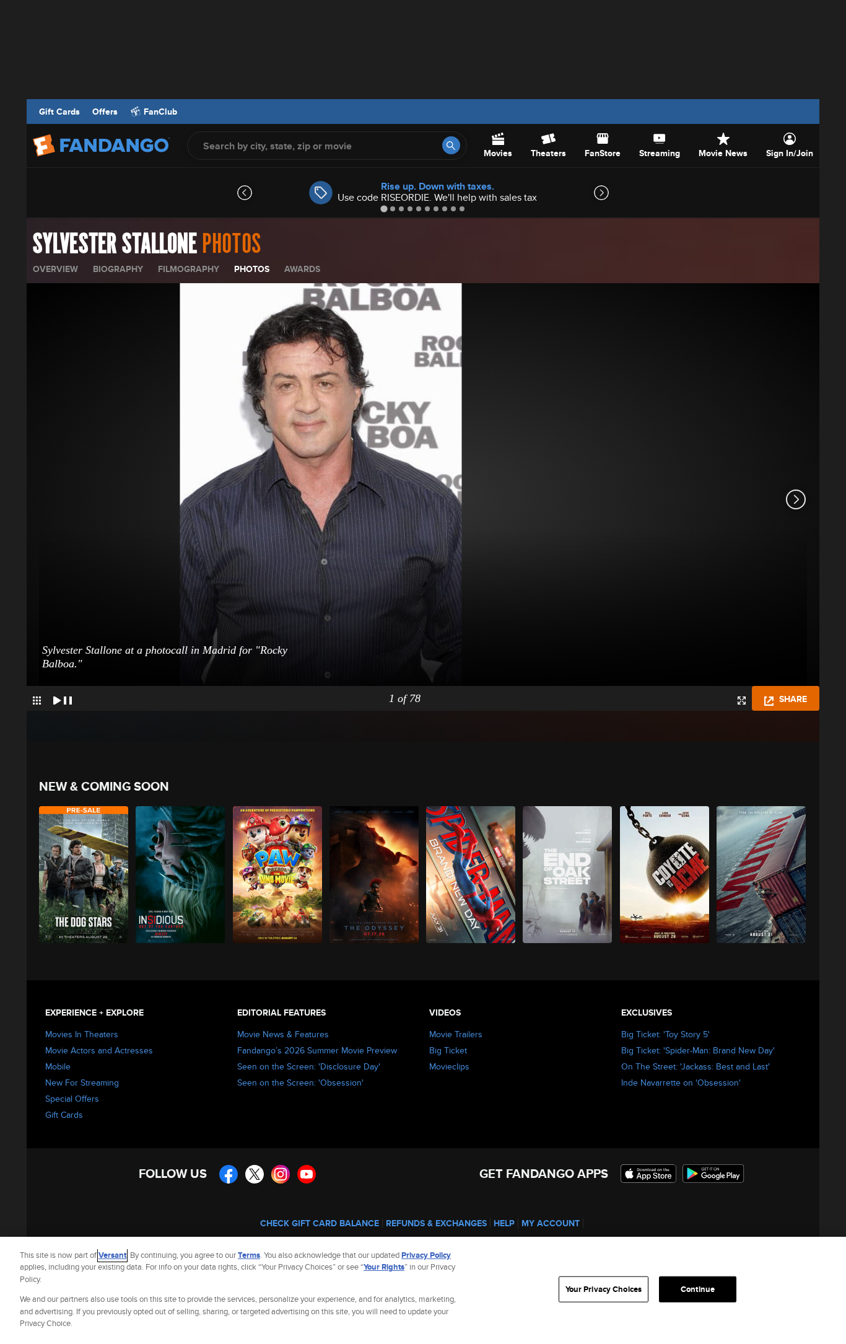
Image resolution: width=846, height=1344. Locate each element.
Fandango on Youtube (306, 1174)
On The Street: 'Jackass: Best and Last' (695, 1066)
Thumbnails (37, 700)
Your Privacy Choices (603, 1289)
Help (504, 1223)
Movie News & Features (283, 1034)
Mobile (58, 1066)
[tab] (383, 208)
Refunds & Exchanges (436, 1223)
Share (792, 699)
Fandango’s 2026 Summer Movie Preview (317, 1050)
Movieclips (449, 1066)
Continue (698, 1289)
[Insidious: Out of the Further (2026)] (181, 874)
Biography (118, 269)
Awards (302, 269)
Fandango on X (254, 1174)
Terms (249, 1255)
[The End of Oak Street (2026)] (568, 874)
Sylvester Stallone (115, 244)
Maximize (742, 700)
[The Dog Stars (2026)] (84, 874)
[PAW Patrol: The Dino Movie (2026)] (278, 874)
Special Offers (72, 1098)
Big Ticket (448, 1050)
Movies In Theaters (81, 1034)
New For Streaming (82, 1082)
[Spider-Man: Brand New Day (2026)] (471, 874)
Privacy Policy (426, 1255)
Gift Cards (59, 111)
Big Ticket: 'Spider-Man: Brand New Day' (698, 1050)
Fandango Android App (713, 1173)
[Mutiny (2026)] (762, 874)
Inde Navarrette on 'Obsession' (681, 1082)
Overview (55, 269)
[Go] (451, 145)
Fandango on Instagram (280, 1174)
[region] (423, 1290)
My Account (550, 1223)
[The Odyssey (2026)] (374, 874)
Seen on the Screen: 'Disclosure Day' (308, 1066)
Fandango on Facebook (228, 1174)
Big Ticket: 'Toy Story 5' (665, 1034)
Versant (112, 1255)
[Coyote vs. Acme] (665, 874)
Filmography (188, 269)
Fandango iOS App (648, 1173)
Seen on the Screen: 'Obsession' (300, 1082)
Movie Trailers (455, 1034)
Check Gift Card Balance (319, 1223)
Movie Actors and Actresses (99, 1050)
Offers (105, 111)
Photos (251, 269)
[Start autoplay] (62, 698)
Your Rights (384, 1267)
